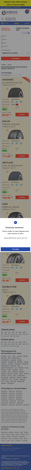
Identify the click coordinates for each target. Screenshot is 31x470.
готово (15, 249)
